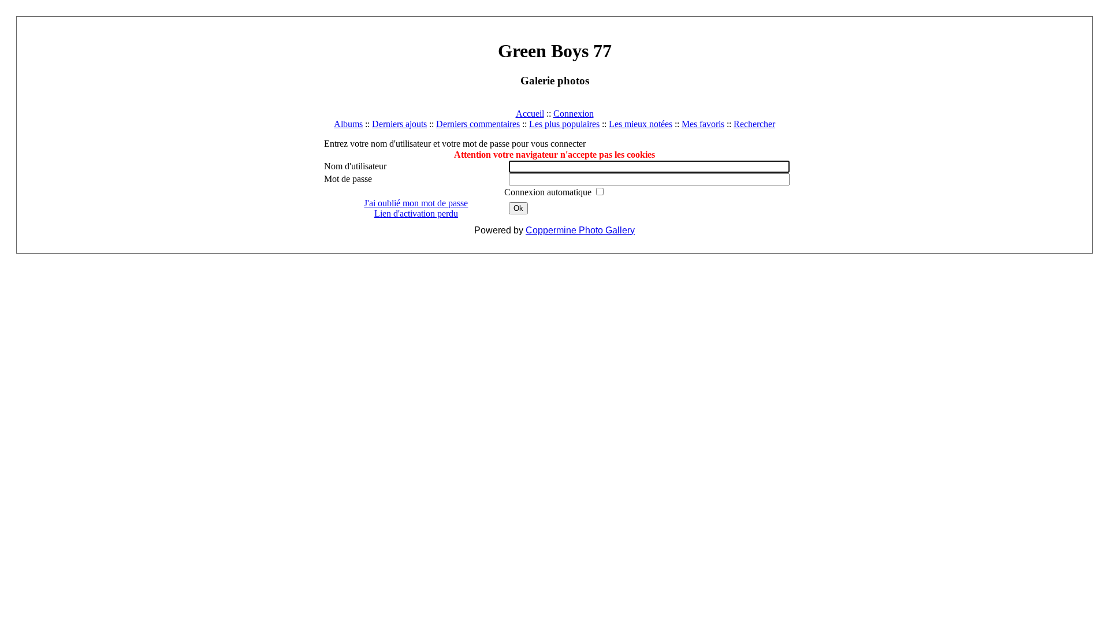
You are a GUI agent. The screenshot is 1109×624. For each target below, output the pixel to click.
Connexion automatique (549, 192)
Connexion (573, 113)
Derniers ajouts (399, 124)
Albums (348, 124)
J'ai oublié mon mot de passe (416, 203)
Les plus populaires (564, 124)
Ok (518, 208)
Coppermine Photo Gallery (580, 230)
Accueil (530, 113)
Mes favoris (703, 124)
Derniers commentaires (478, 124)
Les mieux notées (640, 124)
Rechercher (754, 124)
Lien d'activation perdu (416, 213)
